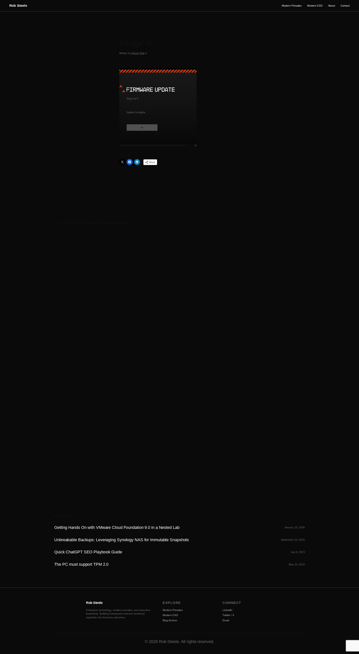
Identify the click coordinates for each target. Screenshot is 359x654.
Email (226, 620)
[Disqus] (179, 296)
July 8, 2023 (298, 552)
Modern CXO (170, 615)
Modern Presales (173, 610)
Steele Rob (137, 53)
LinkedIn (227, 610)
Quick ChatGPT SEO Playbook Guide (88, 552)
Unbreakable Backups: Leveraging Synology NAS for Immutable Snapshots (121, 540)
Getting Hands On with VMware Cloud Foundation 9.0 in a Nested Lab (117, 527)
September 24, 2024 (293, 539)
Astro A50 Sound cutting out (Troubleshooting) (93, 223)
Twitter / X (228, 615)
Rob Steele (18, 5)
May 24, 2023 (297, 564)
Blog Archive (170, 620)
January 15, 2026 (294, 527)
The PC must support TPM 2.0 (81, 564)
